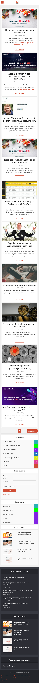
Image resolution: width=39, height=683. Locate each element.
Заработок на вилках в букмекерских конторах (19, 244)
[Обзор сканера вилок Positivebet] (10, 551)
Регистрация (7, 494)
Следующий (31, 431)
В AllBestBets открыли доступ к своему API (19, 408)
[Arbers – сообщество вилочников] (19, 2)
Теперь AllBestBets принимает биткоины (19, 325)
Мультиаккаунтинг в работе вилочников (25, 533)
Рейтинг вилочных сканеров (22, 678)
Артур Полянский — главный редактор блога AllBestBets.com (19, 119)
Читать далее (19, 49)
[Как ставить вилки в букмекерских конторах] (10, 543)
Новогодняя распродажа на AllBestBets (19, 31)
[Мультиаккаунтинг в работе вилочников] (10, 534)
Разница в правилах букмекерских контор (19, 367)
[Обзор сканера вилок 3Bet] (10, 560)
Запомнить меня (9, 487)
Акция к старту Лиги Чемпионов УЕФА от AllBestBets (19, 76)
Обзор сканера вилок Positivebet (25, 550)
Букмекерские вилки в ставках (19, 285)
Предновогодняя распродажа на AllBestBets (19, 161)
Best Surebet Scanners (27, 89)
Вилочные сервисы (6, 678)
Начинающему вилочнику (22, 676)
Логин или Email (6, 477)
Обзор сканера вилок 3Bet (25, 559)
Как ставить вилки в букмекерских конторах (26, 542)
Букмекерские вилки (7, 676)
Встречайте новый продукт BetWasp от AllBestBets (19, 203)
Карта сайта (4, 680)
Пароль (5, 481)
